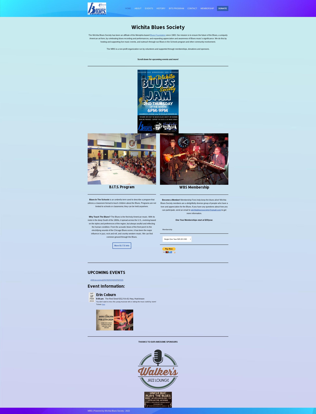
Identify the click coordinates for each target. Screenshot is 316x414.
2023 (105, 280)
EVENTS (149, 8)
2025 (116, 280)
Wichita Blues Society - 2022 (117, 411)
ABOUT (138, 8)
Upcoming (98, 280)
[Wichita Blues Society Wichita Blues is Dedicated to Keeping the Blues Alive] (97, 8)
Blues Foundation (158, 35)
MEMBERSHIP (207, 8)
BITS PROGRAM (176, 8)
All (91, 280)
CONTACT (192, 8)
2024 (111, 280)
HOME (128, 8)
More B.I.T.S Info (121, 246)
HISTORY (161, 8)
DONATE (222, 8)
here (103, 304)
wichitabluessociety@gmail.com (206, 210)
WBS (90, 411)
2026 (121, 280)
